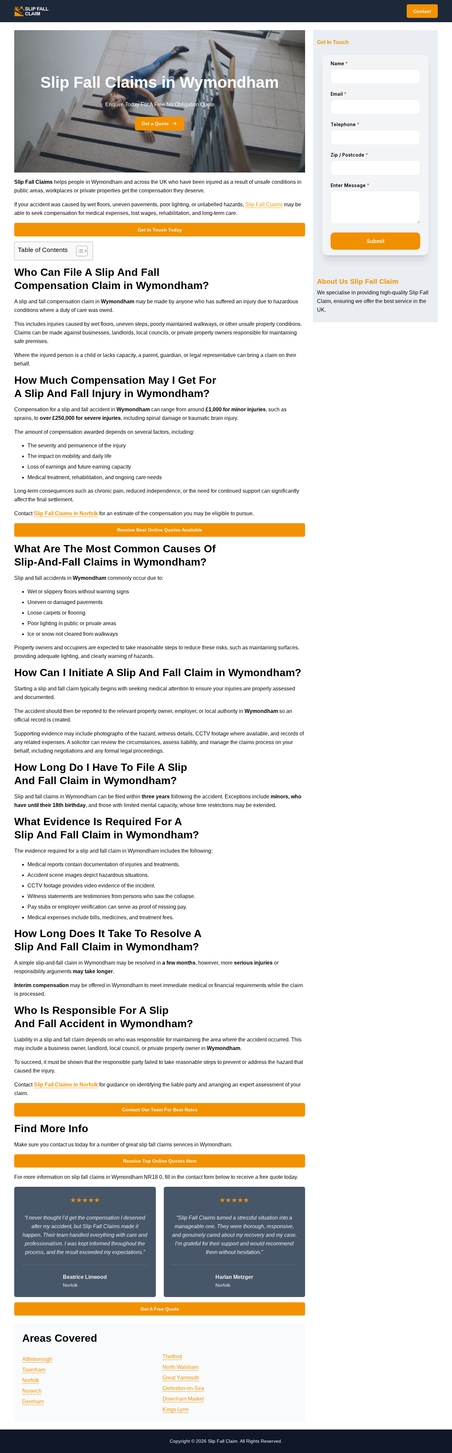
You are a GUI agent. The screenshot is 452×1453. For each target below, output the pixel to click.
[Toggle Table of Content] (78, 251)
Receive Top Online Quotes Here (160, 1161)
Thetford (172, 1356)
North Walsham (180, 1367)
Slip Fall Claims (264, 204)
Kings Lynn (175, 1409)
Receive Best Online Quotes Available (159, 529)
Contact (422, 11)
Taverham (33, 1370)
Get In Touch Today (160, 229)
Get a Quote (155, 123)
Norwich (32, 1391)
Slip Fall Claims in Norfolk (66, 513)
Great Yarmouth (180, 1377)
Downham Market (183, 1399)
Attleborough (37, 1359)
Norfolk (30, 1380)
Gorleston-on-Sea (183, 1388)
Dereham (33, 1401)
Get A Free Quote (160, 1309)
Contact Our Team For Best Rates (160, 1109)
